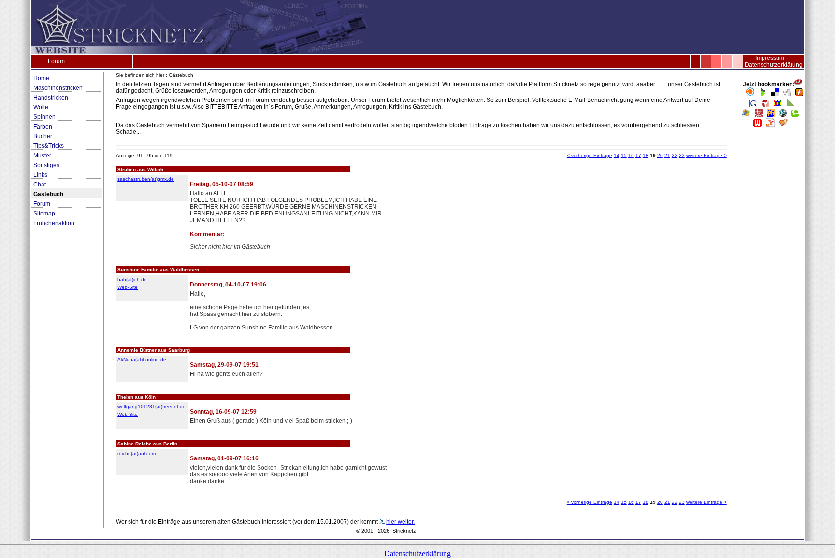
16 (631, 155)
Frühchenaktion (53, 223)
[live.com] (746, 115)
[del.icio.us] (775, 94)
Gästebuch (48, 194)
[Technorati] (795, 115)
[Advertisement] (773, 278)
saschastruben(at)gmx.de (145, 179)
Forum (56, 61)
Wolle (40, 107)
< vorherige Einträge (589, 155)
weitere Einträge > (706, 155)
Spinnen (44, 117)
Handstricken (50, 97)
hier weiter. (400, 521)
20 (660, 155)
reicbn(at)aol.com (136, 453)
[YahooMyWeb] (770, 125)
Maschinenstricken (58, 88)
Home (41, 78)
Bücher (42, 136)
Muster (42, 155)
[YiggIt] (783, 125)
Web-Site (127, 287)
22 (674, 155)
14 (616, 155)
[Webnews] (757, 125)
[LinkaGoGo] (777, 105)
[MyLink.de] (771, 115)
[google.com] (753, 105)
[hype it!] (765, 105)
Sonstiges (46, 165)
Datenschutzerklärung (774, 64)
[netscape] (783, 115)
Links (40, 175)
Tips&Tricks (48, 146)
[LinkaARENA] (790, 105)
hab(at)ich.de (132, 279)
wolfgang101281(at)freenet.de (151, 406)
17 (638, 155)
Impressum (769, 58)
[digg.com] (787, 94)
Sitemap (44, 213)
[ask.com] (798, 84)
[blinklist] (750, 94)
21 (667, 155)
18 (645, 155)
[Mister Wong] (759, 115)
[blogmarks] (763, 94)
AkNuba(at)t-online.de (141, 359)
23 (682, 155)
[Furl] (799, 94)
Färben (42, 126)
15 (624, 155)
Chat (39, 184)
